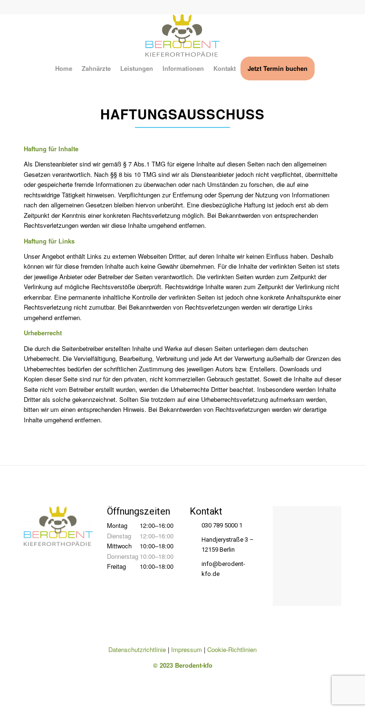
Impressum (186, 649)
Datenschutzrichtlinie (137, 649)
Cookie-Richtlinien (232, 649)
